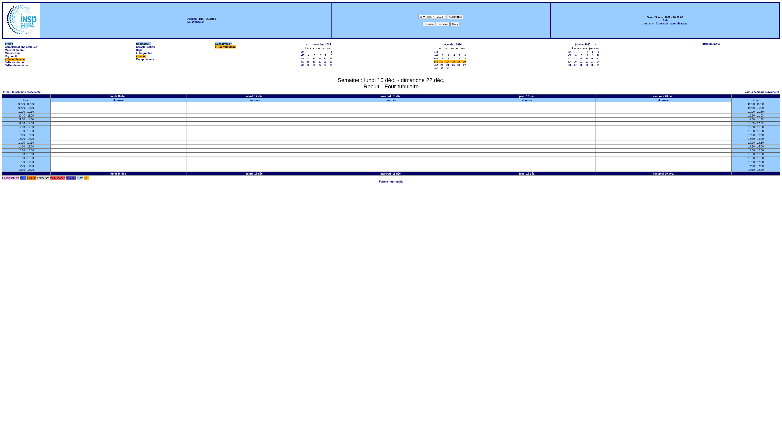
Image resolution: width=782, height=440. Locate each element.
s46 (302, 58)
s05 (569, 65)
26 (314, 65)
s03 (569, 58)
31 (447, 68)
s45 (302, 55)
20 (320, 61)
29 (331, 65)
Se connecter (195, 21)
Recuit (142, 56)
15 (331, 58)
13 (320, 58)
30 (441, 68)
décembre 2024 (452, 44)
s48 (302, 65)
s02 (569, 55)
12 (314, 58)
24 (447, 65)
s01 (436, 68)
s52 (436, 65)
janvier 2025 (582, 44)
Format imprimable (391, 181)
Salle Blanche (16, 59)
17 (447, 61)
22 (331, 61)
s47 (302, 61)
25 (308, 65)
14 (325, 58)
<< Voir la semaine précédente (21, 92)
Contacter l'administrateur (672, 23)
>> (594, 44)
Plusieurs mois (710, 43)
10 (447, 58)
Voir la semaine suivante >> (762, 92)
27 (320, 65)
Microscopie (12, 53)
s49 (436, 55)
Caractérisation (145, 46)
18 (308, 61)
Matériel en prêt (14, 50)
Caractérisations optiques (21, 46)
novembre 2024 (321, 44)
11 (308, 58)
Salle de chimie (14, 62)
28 (325, 65)
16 (592, 58)
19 (314, 61)
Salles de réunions (17, 65)
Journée (118, 100)
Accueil (192, 18)
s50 (436, 58)
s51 (436, 61)
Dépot (139, 50)
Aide (665, 20)
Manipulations (145, 59)
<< (307, 44)
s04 (569, 61)
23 (441, 65)
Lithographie (144, 53)
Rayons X (11, 56)
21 (325, 61)
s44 (302, 52)
